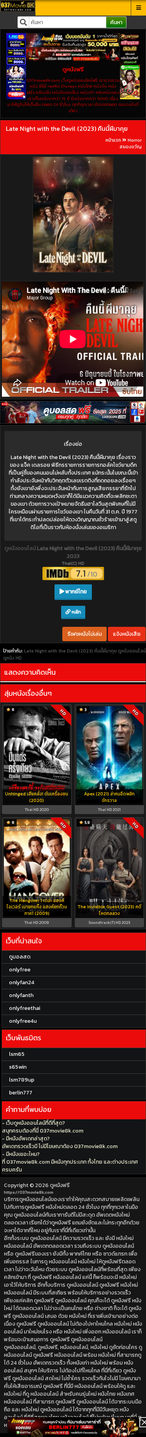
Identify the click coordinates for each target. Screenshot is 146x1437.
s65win (17, 1067)
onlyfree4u (23, 1021)
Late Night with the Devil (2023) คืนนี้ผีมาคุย (67, 128)
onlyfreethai (24, 1008)
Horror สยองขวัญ (131, 143)
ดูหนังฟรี (60, 1185)
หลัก (75, 612)
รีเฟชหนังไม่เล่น (84, 634)
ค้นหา (116, 22)
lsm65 (17, 1054)
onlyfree (19, 970)
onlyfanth (21, 995)
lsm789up (21, 1080)
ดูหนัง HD (12, 657)
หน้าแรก (113, 140)
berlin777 (20, 1093)
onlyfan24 (21, 982)
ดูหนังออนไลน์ (20, 548)
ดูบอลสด (19, 957)
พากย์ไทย (75, 591)
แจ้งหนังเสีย (127, 634)
